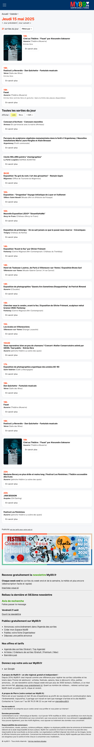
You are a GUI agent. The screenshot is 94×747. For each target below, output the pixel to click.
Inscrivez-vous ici (10, 588)
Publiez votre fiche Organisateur (19, 632)
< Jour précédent (9, 23)
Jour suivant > (25, 23)
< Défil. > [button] (29, 115)
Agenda (13, 14)
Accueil (5, 14)
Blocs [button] (21, 115)
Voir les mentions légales (37, 741)
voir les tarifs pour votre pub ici (21, 529)
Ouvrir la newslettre (11, 614)
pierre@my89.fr (62, 701)
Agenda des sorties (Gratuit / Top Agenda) (24, 649)
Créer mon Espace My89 (16, 629)
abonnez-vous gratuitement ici (29, 685)
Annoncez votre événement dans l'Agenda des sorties (30, 626)
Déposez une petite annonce (18, 635)
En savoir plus (31, 49)
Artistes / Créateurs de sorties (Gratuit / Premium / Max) (31, 652)
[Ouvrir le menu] (4, 5)
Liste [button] (13, 115)
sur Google (9, 669)
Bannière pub (10, 655)
